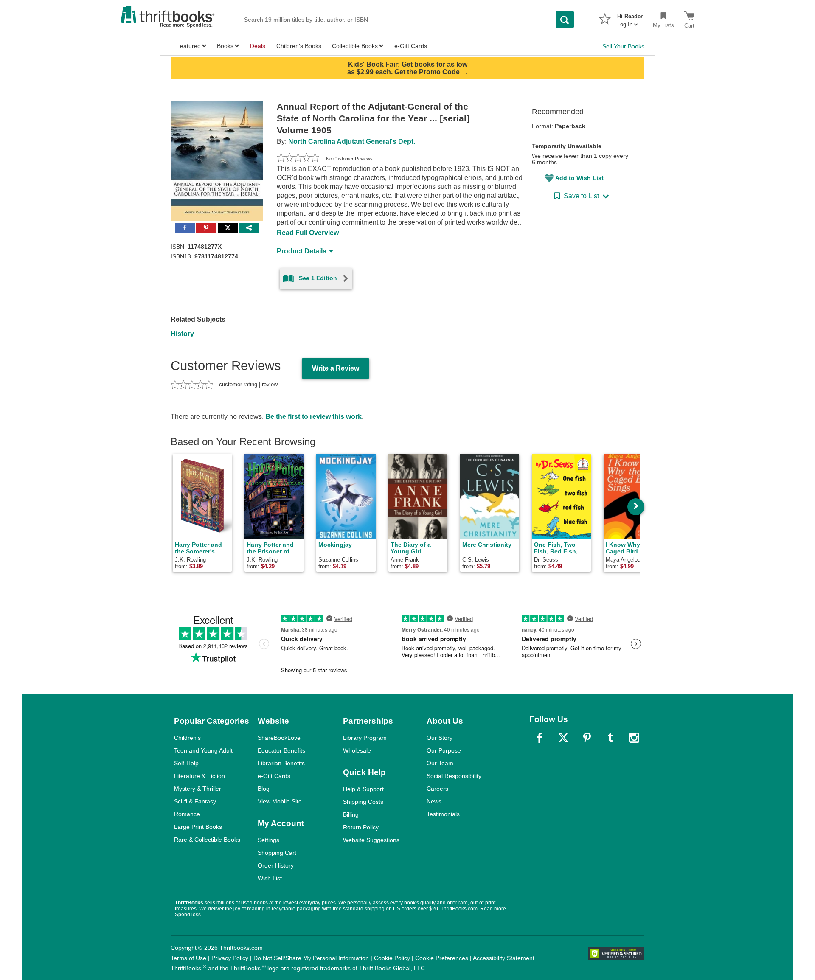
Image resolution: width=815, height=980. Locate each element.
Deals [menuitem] (257, 45)
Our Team (440, 763)
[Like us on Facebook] (539, 737)
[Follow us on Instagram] (634, 737)
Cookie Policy (392, 958)
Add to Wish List (579, 177)
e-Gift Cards (274, 775)
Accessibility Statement (503, 958)
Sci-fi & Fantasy (195, 801)
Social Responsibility (454, 775)
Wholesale (357, 750)
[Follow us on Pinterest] (587, 737)
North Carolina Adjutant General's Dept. (351, 141)
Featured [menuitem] (188, 45)
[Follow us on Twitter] (563, 737)
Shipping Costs (363, 801)
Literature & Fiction (199, 775)
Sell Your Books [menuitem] (623, 46)
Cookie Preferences (441, 958)
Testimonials (443, 814)
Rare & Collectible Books (207, 839)
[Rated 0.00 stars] (298, 158)
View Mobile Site (280, 801)
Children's (187, 737)
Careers (437, 788)
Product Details (301, 251)
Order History (276, 865)
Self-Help (186, 763)
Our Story (439, 737)
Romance (187, 814)
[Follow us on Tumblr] (610, 737)
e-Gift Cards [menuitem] (410, 45)
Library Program (365, 737)
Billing (351, 814)
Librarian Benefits (281, 763)
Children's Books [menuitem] (298, 45)
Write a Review (335, 368)
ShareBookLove (279, 737)
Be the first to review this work (313, 416)
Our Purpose (444, 750)
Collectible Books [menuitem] (355, 45)
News (434, 801)
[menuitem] (630, 18)
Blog (264, 788)
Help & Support (363, 789)
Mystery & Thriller (197, 788)
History (182, 333)
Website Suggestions (371, 840)
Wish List (270, 878)
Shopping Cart (277, 852)
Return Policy (361, 827)
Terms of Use (188, 958)
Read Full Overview (308, 232)
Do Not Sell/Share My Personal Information (311, 958)
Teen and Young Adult (203, 750)
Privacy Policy (229, 958)
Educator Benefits (281, 750)
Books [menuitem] (225, 45)
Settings (268, 840)
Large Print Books (198, 826)
